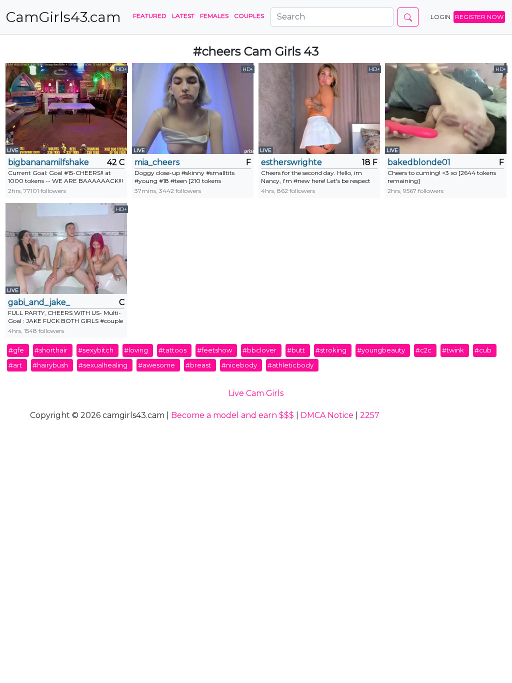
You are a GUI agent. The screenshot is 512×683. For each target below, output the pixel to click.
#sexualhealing (103, 365)
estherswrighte (291, 162)
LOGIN (440, 16)
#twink (453, 350)
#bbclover (259, 350)
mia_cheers (157, 162)
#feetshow (214, 350)
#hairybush (50, 365)
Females (214, 16)
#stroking (331, 350)
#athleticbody (291, 365)
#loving (136, 350)
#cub (483, 350)
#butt (296, 350)
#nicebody (239, 365)
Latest (183, 16)
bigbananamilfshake (48, 162)
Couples (249, 16)
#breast (198, 365)
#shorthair (51, 350)
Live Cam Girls (256, 393)
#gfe (16, 350)
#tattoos (172, 350)
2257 (370, 415)
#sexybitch (96, 350)
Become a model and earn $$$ (232, 415)
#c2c (424, 350)
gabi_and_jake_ (39, 302)
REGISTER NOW (479, 16)
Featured (149, 16)
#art (15, 365)
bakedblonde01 (419, 162)
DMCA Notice (327, 415)
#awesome (156, 365)
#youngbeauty (381, 350)
